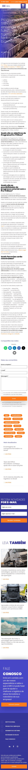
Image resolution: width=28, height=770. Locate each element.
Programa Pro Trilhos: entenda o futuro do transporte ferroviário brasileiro (12, 9)
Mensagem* (4, 376)
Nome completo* (6, 364)
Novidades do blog (12, 735)
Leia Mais (8, 454)
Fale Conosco (10, 739)
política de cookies (15, 759)
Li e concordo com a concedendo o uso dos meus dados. (14, 393)
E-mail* (3, 370)
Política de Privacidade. (20, 392)
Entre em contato (14, 704)
